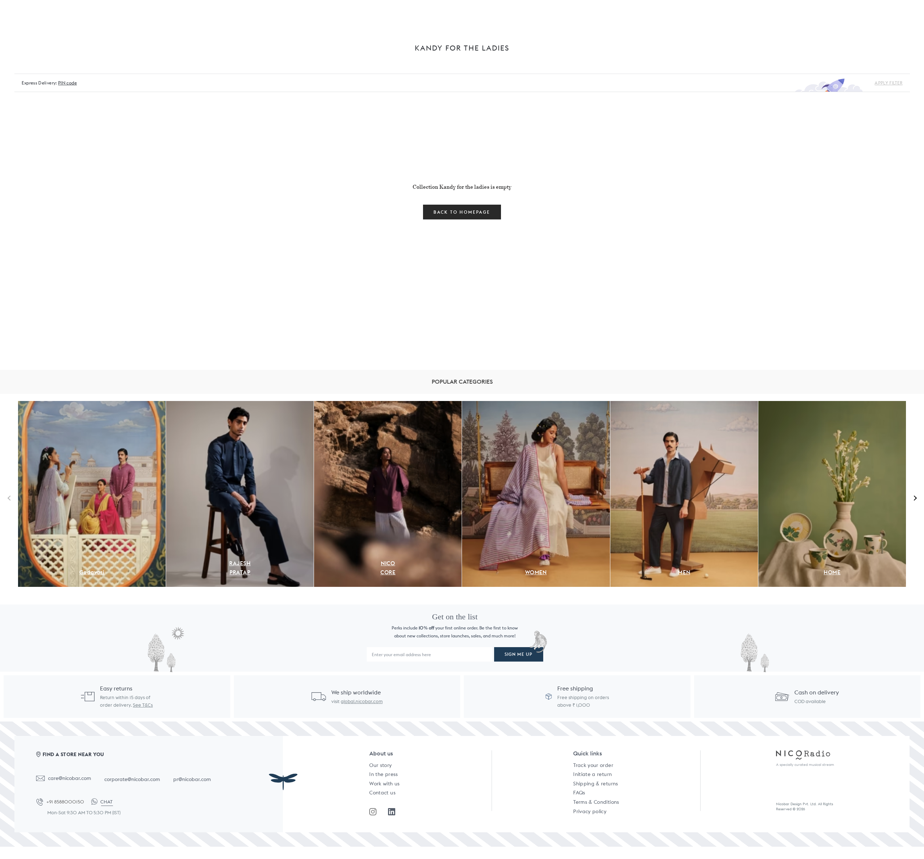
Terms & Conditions (596, 802)
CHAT (106, 802)
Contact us (382, 792)
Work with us (384, 783)
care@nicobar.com (69, 778)
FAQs (579, 792)
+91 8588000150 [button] (65, 802)
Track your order (593, 765)
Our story (380, 765)
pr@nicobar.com (192, 779)
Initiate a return (592, 774)
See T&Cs (143, 705)
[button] (914, 497)
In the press (383, 774)
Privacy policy (589, 811)
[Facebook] (391, 811)
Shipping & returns (595, 783)
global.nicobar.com (362, 701)
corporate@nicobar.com (132, 779)
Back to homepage (461, 212)
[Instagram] (372, 811)
